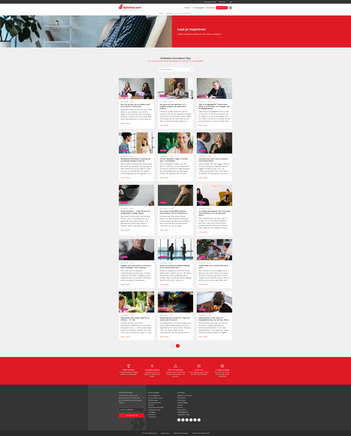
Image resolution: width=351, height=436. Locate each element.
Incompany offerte (210, 2)
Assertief (169, 13)
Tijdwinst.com (152, 433)
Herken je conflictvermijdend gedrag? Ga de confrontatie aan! (175, 266)
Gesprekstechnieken (154, 402)
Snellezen (151, 405)
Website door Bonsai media (201, 433)
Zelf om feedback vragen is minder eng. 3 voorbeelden (174, 160)
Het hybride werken (154, 409)
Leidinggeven (152, 412)
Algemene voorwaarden (184, 395)
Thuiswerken (152, 417)
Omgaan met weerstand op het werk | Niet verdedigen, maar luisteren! (136, 266)
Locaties (180, 405)
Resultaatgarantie (182, 412)
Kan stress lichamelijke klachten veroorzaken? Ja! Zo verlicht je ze (173, 212)
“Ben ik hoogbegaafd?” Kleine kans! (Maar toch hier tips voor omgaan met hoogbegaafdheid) (214, 106)
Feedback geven (153, 400)
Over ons (222, 2)
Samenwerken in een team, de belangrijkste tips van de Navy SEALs (214, 319)
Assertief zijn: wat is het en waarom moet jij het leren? (213, 160)
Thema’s (187, 8)
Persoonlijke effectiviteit (155, 407)
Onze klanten (181, 400)
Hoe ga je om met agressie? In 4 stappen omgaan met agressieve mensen (173, 106)
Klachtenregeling (182, 402)
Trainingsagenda (199, 8)
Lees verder (125, 123)
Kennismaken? (221, 8)
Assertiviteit (152, 414)
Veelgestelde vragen (183, 414)
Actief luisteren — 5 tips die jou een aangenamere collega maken (135, 212)
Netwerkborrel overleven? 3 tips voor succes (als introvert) (175, 319)
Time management (154, 395)
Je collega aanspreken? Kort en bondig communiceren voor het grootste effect (214, 213)
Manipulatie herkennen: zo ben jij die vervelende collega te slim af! (135, 160)
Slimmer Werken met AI (155, 398)
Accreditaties (181, 398)
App (231, 2)
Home (161, 13)
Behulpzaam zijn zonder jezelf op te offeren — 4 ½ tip (135, 319)
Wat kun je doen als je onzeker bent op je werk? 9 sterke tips (135, 105)
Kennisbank (210, 8)
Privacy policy (181, 409)
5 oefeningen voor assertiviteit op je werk (213, 266)
